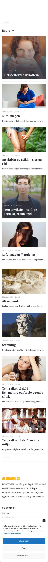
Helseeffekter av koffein (21, 75)
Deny (24, 548)
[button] (44, 520)
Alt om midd (11, 301)
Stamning (9, 345)
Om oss (5, 513)
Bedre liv (16, 112)
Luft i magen (11, 116)
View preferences (24, 555)
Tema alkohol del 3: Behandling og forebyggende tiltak (22, 392)
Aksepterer (24, 541)
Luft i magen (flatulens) (18, 254)
